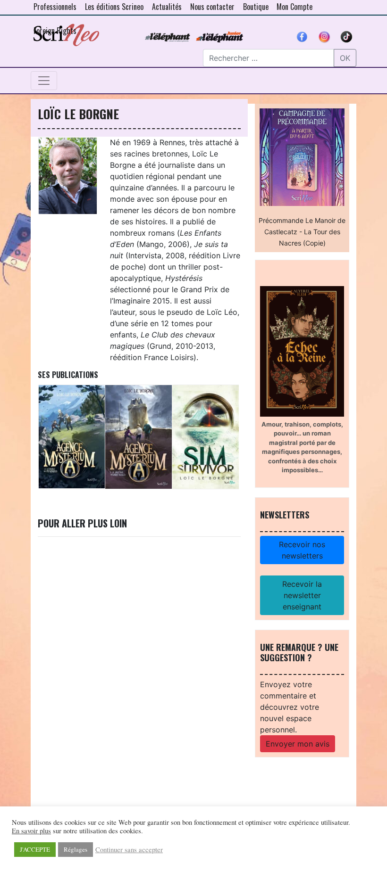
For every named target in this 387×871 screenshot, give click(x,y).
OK (345, 58)
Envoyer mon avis (297, 743)
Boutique (256, 6)
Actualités (167, 6)
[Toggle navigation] (44, 80)
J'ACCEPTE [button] (35, 849)
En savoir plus (31, 831)
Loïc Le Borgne (78, 114)
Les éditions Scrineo (114, 6)
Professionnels (55, 6)
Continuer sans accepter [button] (129, 850)
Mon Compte (294, 6)
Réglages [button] (75, 849)
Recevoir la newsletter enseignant (302, 595)
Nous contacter (212, 6)
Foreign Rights (55, 30)
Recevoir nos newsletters (302, 550)
